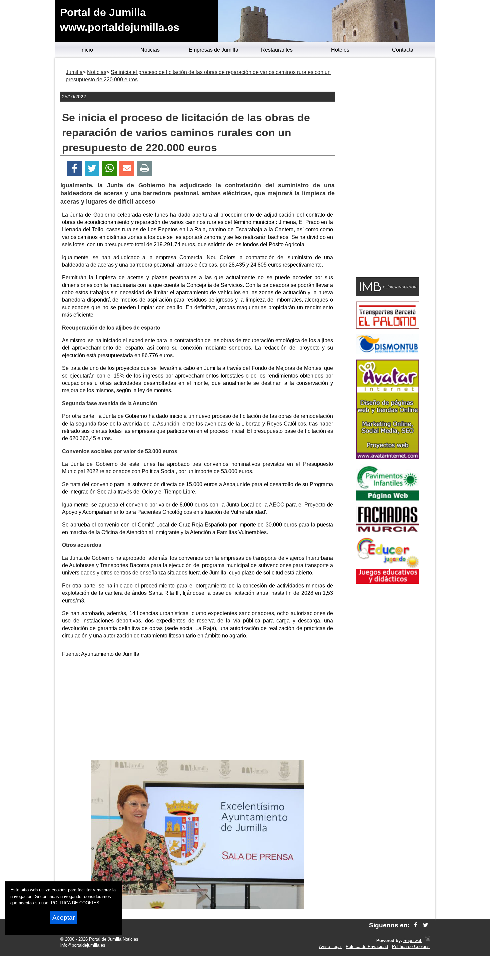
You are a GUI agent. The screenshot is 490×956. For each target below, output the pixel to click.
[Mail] (126, 168)
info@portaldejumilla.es (82, 945)
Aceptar (63, 917)
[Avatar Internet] (387, 457)
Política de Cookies (411, 946)
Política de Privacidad (367, 946)
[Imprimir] (144, 168)
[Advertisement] (197, 709)
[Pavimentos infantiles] (387, 498)
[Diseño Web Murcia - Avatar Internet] (427, 940)
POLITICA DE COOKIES (75, 902)
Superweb (412, 940)
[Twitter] (92, 168)
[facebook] (415, 925)
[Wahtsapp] (109, 168)
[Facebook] (74, 168)
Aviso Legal (330, 946)
